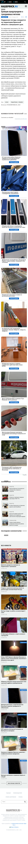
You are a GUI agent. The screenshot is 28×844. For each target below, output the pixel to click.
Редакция (8, 793)
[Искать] (25, 801)
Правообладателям (17, 793)
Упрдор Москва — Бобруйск (17, 102)
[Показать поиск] (25, 2)
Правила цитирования (11, 797)
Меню (26, 6)
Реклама (20, 797)
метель (6, 102)
